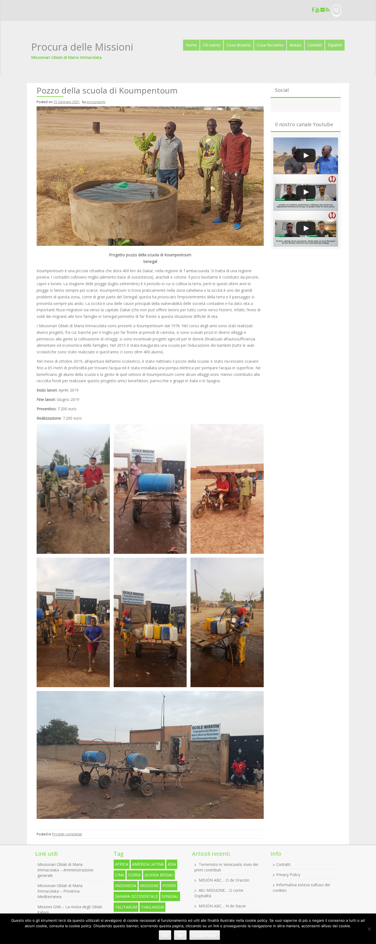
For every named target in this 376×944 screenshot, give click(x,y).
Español (335, 45)
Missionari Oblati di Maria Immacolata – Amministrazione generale (65, 870)
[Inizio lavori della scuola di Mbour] (305, 155)
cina (119, 874)
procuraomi (96, 102)
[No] (369, 929)
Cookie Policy (204, 935)
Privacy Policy (288, 874)
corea (134, 874)
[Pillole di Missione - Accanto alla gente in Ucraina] (305, 228)
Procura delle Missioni (82, 47)
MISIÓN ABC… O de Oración (224, 880)
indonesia (125, 885)
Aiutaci (295, 45)
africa (121, 864)
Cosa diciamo (239, 45)
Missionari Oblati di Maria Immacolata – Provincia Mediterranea (60, 891)
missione (149, 885)
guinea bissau (159, 874)
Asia (172, 864)
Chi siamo (211, 45)
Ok (165, 935)
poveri (169, 885)
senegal (170, 896)
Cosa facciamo (270, 45)
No (180, 935)
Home (191, 45)
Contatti (314, 45)
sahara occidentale (136, 896)
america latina (148, 864)
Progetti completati (67, 834)
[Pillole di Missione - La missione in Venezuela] (305, 192)
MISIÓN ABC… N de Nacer (222, 906)
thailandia (152, 907)
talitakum (126, 907)
